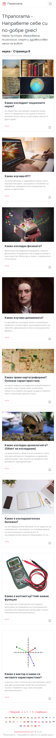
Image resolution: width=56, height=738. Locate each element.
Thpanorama (14, 3)
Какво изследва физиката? (23, 246)
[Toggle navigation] (50, 3)
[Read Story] (49, 128)
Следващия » (41, 712)
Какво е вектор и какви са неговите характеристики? (23, 675)
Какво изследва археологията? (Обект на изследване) (26, 447)
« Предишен (14, 712)
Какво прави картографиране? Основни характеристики (26, 379)
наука (7, 126)
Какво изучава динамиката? (24, 317)
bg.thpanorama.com (24, 731)
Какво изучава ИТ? (18, 176)
